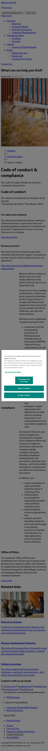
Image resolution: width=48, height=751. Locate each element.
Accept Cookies (24, 395)
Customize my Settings (24, 380)
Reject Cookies (24, 388)
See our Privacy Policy (13, 372)
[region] (24, 375)
